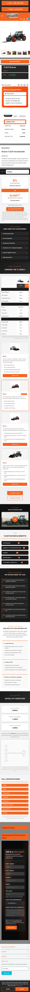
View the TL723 (15, 444)
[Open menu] (2, 15)
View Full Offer (10, 93)
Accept (22, 989)
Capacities (5, 797)
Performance (22, 116)
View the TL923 (15, 484)
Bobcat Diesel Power (7, 257)
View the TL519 (15, 375)
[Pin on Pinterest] (21, 85)
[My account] (24, 19)
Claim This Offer (16, 209)
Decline (8, 989)
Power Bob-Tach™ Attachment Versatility (12, 247)
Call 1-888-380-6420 (15, 3)
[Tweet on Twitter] (24, 85)
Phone (9, 877)
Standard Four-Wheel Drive (9, 243)
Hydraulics (6, 801)
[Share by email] (27, 85)
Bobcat (5, 70)
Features (5, 812)
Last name (10, 870)
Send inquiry (11, 927)
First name (10, 864)
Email (8, 884)
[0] (27, 19)
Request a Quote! (16, 61)
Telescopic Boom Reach (8, 233)
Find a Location (16, 498)
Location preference (14, 900)
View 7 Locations (16, 9)
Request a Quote (15, 493)
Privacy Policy (17, 921)
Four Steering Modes (7, 238)
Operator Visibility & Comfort (9, 252)
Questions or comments (15, 907)
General (5, 785)
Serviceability (11, 557)
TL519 (20, 285)
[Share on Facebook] (19, 85)
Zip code (9, 891)
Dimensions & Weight (8, 805)
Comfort (10, 552)
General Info (7, 115)
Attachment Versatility (12, 562)
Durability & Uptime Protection (13, 547)
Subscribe (6, 973)
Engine (15, 116)
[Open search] (21, 19)
